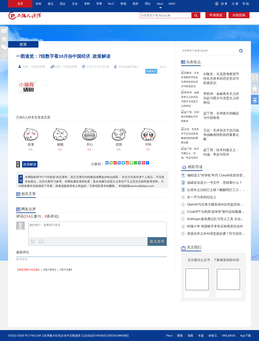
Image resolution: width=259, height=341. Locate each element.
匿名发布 (157, 242)
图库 (135, 3)
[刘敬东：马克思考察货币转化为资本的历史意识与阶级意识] (190, 72)
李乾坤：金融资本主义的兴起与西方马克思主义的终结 (221, 98)
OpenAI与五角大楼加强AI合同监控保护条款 (218, 204)
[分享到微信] (4, 47)
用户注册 (66, 269)
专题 (201, 335)
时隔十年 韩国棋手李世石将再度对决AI (215, 226)
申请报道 (215, 15)
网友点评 (28, 209)
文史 (75, 3)
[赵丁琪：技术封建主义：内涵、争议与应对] (190, 148)
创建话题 (131, 66)
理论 (148, 3)
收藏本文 (151, 71)
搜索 (180, 335)
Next (160, 3)
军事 (99, 3)
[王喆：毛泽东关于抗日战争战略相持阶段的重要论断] (190, 129)
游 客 (223, 3)
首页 (20, 3)
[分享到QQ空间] (4, 39)
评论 (121, 66)
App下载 (245, 335)
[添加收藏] (255, 89)
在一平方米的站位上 (201, 197)
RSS (232, 335)
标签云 (213, 335)
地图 (190, 335)
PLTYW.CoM (33, 335)
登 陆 (245, 3)
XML (225, 335)
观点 (50, 3)
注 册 (235, 3)
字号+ (163, 67)
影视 (123, 3)
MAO (172, 3)
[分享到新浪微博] (4, 31)
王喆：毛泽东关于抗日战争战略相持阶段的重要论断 (221, 135)
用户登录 (49, 269)
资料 (87, 3)
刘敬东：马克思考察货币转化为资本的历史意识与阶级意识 (221, 78)
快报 (38, 3)
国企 (63, 3)
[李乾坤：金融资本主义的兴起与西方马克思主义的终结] (190, 92)
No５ (111, 3)
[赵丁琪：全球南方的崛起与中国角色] (190, 112)
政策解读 (29, 164)
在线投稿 (238, 15)
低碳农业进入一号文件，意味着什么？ (214, 182)
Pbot (169, 335)
